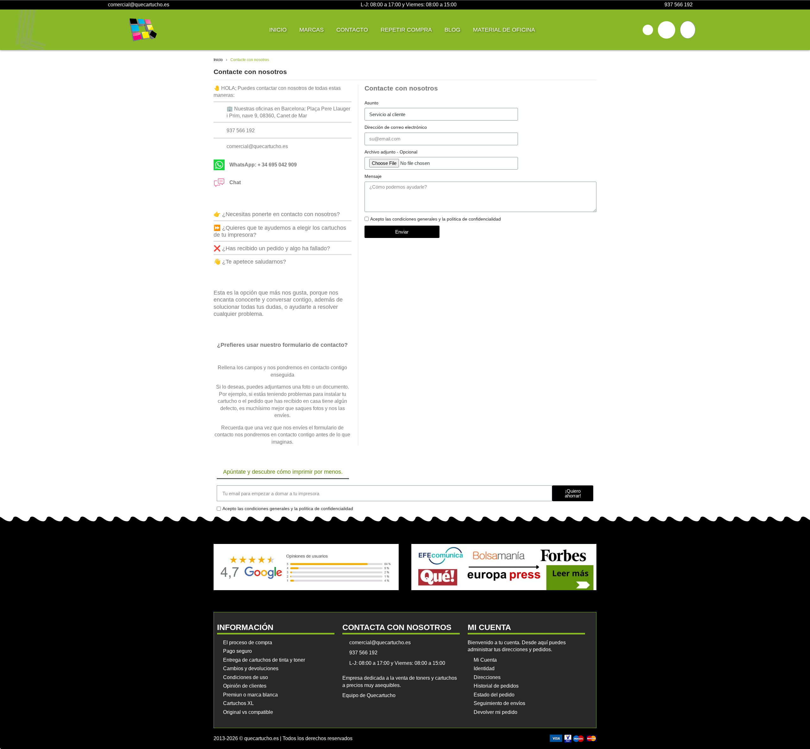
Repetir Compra (406, 30)
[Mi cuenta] (666, 30)
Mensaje (373, 176)
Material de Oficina (504, 30)
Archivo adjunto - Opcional (390, 151)
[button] (648, 30)
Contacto (352, 30)
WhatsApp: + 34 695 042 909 (263, 164)
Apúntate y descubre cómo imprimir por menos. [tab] (283, 472)
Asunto (371, 102)
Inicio (278, 30)
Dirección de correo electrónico (395, 127)
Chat (235, 182)
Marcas (311, 30)
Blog (452, 30)
